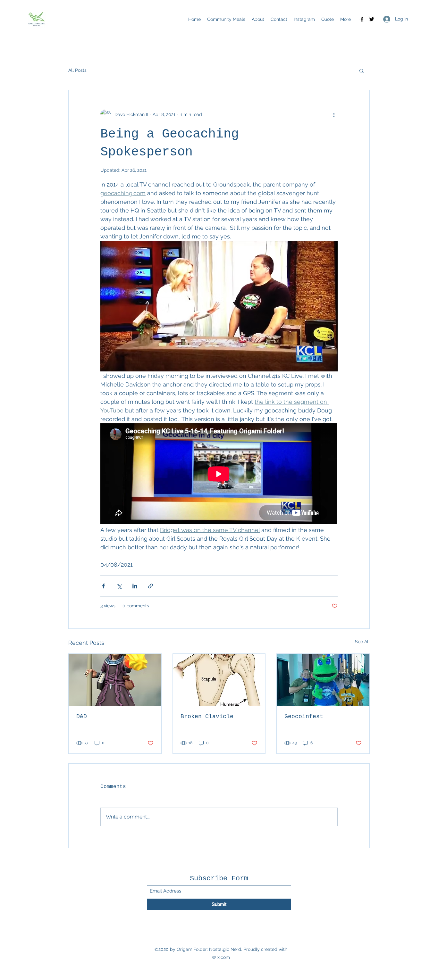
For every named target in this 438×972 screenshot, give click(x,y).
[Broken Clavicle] (219, 680)
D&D (81, 716)
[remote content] (219, 474)
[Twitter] (371, 19)
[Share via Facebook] (103, 586)
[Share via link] (150, 586)
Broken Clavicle (207, 716)
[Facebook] (362, 19)
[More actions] (334, 114)
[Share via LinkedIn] (135, 586)
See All (362, 641)
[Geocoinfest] (323, 680)
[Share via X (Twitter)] (119, 586)
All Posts (77, 70)
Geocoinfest (303, 716)
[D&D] (115, 680)
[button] (361, 70)
